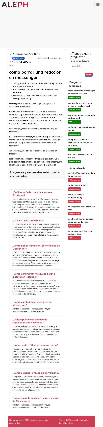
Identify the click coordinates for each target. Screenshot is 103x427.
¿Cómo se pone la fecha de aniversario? (35, 372)
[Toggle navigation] (97, 4)
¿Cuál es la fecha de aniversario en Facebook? (32, 194)
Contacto (84, 420)
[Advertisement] (51, 26)
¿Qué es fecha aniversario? (28, 220)
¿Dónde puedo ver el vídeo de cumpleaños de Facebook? (29, 321)
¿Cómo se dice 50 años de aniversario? (35, 345)
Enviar (89, 74)
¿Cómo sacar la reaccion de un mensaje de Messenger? (35, 399)
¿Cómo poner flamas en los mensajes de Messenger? (36, 247)
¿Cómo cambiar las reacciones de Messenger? (32, 303)
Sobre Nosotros (66, 423)
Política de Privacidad (68, 420)
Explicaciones (18, 58)
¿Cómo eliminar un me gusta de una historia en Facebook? (33, 275)
